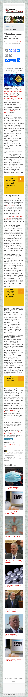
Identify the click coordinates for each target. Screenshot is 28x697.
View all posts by (9, 457)
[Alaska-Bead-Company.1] (14, 19)
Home (8, 26)
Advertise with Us (9, 677)
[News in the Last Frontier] (14, 10)
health (12, 445)
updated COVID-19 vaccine (10, 111)
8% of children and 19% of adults (13, 217)
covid (8, 445)
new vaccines (10, 205)
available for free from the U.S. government (13, 411)
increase (16, 445)
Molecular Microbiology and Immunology (13, 97)
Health (13, 26)
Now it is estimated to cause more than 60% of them (13, 91)
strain (5, 446)
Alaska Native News (11, 694)
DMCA (17, 680)
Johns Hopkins (8, 439)
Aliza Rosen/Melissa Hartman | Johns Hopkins (15, 41)
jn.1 (20, 445)
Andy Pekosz (13, 95)
